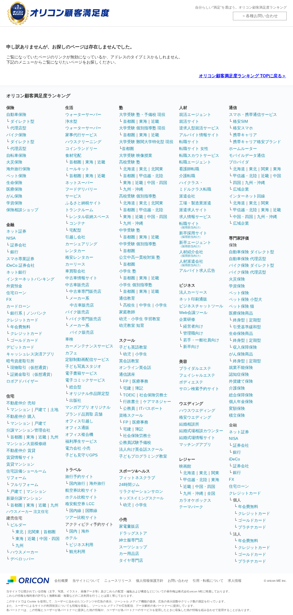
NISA (10, 238)
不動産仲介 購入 (20, 416)
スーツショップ (133, 547)
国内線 (75, 510)
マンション (20, 409)
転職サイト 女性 (193, 148)
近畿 (42, 437)
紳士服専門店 (131, 540)
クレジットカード (22, 320)
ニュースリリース (118, 581)
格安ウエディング (195, 417)
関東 (215, 472)
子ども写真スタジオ (83, 366)
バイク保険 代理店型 (247, 272)
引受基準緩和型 (247, 327)
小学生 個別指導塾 (135, 284)
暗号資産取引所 (20, 361)
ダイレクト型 (22, 121)
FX (8, 299)
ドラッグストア (133, 533)
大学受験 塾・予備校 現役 (142, 114)
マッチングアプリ (195, 444)
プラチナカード (252, 527)
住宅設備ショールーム (26, 471)
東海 (30, 437)
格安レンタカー (79, 257)
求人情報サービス (195, 216)
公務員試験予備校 (135, 442)
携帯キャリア (245, 135)
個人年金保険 (241, 401)
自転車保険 (16, 155)
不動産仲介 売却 (20, 403)
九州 (54, 437)
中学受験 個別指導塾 (137, 244)
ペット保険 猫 (241, 306)
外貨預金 (14, 286)
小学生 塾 (127, 271)
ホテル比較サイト (81, 497)
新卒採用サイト (193, 234)
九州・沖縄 (133, 189)
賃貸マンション (20, 464)
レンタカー (75, 250)
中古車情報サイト (81, 278)
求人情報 (234, 581)
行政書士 (131, 401)
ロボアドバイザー (22, 381)
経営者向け (193, 326)
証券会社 (18, 245)
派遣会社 (187, 196)
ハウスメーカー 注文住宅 (27, 511)
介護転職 (187, 175)
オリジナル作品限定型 (89, 393)
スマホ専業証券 (20, 258)
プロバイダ (239, 162)
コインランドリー (81, 148)
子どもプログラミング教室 (143, 456)
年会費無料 (20, 327)
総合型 (75, 387)
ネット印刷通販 (193, 299)
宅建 (127, 388)
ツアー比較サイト (81, 517)
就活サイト (189, 121)
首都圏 (16, 437)
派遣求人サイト (193, 209)
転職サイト (189, 141)
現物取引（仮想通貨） (30, 367)
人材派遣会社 (191, 263)
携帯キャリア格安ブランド (257, 141)
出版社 (75, 400)
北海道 (129, 169)
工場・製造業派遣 (195, 203)
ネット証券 (16, 231)
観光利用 (77, 551)
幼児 (127, 354)
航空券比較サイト (81, 490)
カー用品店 (129, 553)
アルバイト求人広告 (197, 270)
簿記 (139, 388)
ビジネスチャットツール (201, 306)
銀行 (14, 252)
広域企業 (241, 189)
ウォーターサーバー (83, 114)
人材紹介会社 (191, 253)
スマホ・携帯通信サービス (253, 114)
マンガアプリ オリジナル (87, 407)
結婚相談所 (189, 424)
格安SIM (240, 121)
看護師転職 (189, 169)
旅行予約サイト (79, 476)
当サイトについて (86, 581)
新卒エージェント (195, 244)
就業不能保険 (241, 367)
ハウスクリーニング (83, 141)
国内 (73, 531)
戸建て (40, 409)
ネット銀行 (16, 272)
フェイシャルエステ (197, 375)
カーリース (75, 264)
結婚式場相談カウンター (201, 430)
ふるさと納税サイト (83, 203)
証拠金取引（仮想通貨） (32, 374)
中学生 (145, 305)
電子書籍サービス (81, 373)
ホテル (71, 537)
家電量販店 (129, 526)
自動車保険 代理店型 (247, 258)
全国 (211, 493)
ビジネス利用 (81, 544)
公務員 (129, 408)
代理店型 (18, 128)
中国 (277, 175)
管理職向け (193, 333)
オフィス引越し (79, 421)
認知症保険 (239, 374)
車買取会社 (75, 271)
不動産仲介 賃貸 (20, 450)
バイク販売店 (77, 312)
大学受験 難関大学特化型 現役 (146, 141)
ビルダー (18, 525)
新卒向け (191, 346)
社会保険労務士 (153, 395)
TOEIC (129, 395)
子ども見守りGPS (81, 455)
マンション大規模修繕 (26, 443)
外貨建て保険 (241, 381)
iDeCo (234, 459)
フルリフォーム (24, 484)
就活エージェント (195, 114)
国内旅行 (77, 483)
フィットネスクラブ (137, 477)
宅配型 (75, 230)
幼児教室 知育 (131, 325)
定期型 (255, 320)
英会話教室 (129, 361)
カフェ (71, 353)
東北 (19, 531)
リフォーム (16, 477)
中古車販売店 (77, 284)
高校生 (129, 305)
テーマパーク (191, 507)
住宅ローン (16, 292)
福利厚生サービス (81, 441)
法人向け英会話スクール (141, 449)
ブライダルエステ (195, 368)
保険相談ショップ (22, 209)
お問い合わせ (178, 581)
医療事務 (140, 381)
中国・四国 (49, 538)
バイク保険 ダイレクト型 (251, 265)
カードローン (18, 306)
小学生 (161, 305)
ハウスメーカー (24, 552)
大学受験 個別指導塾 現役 (142, 128)
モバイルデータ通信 (247, 155)
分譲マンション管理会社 (28, 430)
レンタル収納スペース (89, 216)
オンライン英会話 (135, 367)
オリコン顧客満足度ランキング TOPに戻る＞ (242, 75)
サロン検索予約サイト (199, 388)
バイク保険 (16, 135)
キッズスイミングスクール (141, 498)
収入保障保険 (245, 347)
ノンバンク (36, 313)
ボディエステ (191, 382)
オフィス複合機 (79, 434)
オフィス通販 (77, 427)
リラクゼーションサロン (141, 491)
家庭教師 (127, 312)
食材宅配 (73, 155)
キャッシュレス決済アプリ (30, 354)
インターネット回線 (247, 196)
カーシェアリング (81, 244)
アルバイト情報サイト (199, 135)
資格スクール (131, 415)
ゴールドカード (24, 340)
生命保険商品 (241, 333)
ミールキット (77, 169)
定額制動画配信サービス (87, 359)
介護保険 (237, 388)
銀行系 (16, 313)
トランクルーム (79, 209)
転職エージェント (195, 162)
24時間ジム (129, 484)
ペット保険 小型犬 (245, 299)
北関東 (33, 531)
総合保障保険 (241, 395)
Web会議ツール (193, 312)
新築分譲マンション (24, 498)
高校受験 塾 (129, 162)
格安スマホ (243, 128)
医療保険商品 (241, 313)
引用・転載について (208, 581)
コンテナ (77, 223)
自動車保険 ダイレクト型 (251, 252)
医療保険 (14, 189)
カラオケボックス (195, 500)
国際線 (91, 510)
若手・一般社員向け (201, 340)
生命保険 (14, 182)
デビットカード (20, 347)
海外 (85, 531)
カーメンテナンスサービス (89, 346)
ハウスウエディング (197, 410)
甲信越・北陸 (151, 175)
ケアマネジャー (157, 401)
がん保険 (14, 196)
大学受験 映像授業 (135, 155)
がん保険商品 (241, 354)
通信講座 (127, 374)
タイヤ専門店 (131, 560)
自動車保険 (16, 114)
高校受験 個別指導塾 (137, 196)
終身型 (239, 320)
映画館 (185, 466)
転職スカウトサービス (199, 155)
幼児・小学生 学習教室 (139, 319)
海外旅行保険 (18, 169)
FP (125, 381)
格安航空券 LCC (79, 503)
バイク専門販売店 (85, 319)
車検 (69, 339)
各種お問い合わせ (262, 15)
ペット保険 (16, 175)
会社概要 (61, 581)
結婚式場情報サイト (197, 437)
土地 (54, 409)
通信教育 (127, 298)
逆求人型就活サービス (199, 128)
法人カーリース (193, 292)
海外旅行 (97, 483)
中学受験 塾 (129, 230)
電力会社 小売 (77, 448)
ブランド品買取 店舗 (83, 414)
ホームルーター (243, 148)
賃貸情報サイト (20, 457)
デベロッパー (22, 559)
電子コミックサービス (85, 380)
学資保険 (14, 203)
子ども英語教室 (133, 347)
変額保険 (237, 408)
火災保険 (14, 162)
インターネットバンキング (30, 279)
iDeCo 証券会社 (20, 265)
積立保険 (237, 415)
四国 (237, 182)
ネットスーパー (79, 182)
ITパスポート (151, 408)
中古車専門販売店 (85, 291)
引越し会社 (75, 237)
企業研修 (187, 319)
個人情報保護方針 (149, 581)
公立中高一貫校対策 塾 (139, 257)
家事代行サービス (81, 135)
